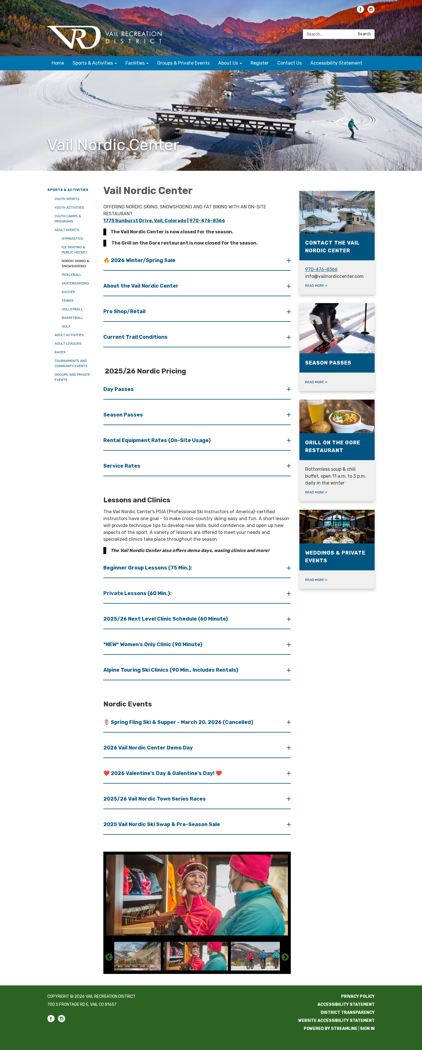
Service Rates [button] (121, 466)
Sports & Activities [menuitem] (93, 63)
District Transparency (348, 1012)
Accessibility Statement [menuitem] (336, 63)
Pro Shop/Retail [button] (124, 311)
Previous (109, 957)
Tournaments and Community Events (71, 363)
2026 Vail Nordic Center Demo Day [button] (148, 748)
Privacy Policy (358, 996)
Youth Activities (69, 208)
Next (285, 957)
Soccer (68, 292)
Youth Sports (67, 199)
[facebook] (360, 11)
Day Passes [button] (118, 389)
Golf (66, 326)
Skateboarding (75, 283)
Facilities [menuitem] (135, 63)
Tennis (67, 301)
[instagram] (371, 11)
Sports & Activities (67, 190)
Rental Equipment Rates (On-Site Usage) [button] (157, 440)
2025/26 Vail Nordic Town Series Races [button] (154, 799)
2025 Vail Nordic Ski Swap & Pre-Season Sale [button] (161, 824)
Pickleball (72, 275)
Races (60, 352)
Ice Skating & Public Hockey (74, 249)
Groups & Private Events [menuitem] (183, 63)
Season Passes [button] (123, 415)
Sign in (367, 1028)
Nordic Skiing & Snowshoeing (75, 263)
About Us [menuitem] (228, 63)
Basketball (72, 318)
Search (364, 34)
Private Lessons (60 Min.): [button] (137, 593)
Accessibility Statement (346, 1004)
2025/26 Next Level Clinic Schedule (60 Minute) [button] (165, 619)
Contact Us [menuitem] (289, 63)
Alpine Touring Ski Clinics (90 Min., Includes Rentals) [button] (170, 670)
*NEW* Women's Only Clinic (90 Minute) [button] (152, 644)
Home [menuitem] (58, 63)
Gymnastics (72, 239)
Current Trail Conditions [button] (135, 337)
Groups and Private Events (72, 377)
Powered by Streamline (330, 1028)
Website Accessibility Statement (336, 1020)
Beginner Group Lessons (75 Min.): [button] (147, 568)
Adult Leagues (68, 344)
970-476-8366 (207, 220)
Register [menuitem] (260, 63)
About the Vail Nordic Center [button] (141, 286)
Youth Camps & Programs (68, 218)
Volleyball (72, 309)
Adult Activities (69, 335)
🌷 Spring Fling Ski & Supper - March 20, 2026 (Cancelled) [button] (178, 722)
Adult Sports (67, 230)
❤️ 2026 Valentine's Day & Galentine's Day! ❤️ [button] (162, 773)
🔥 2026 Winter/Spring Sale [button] (139, 260)
